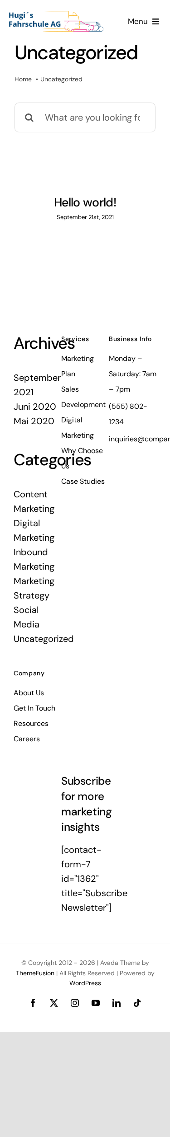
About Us (29, 692)
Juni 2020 (35, 406)
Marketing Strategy (34, 588)
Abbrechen (57, 1124)
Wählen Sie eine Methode (124, 1124)
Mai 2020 (34, 421)
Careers (27, 739)
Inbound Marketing (34, 559)
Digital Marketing (34, 530)
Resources (31, 723)
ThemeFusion (35, 973)
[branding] (56, 15)
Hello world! (85, 202)
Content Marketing (34, 501)
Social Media (26, 617)
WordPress (85, 983)
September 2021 (37, 385)
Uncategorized (37, 639)
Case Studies (83, 481)
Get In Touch (34, 708)
